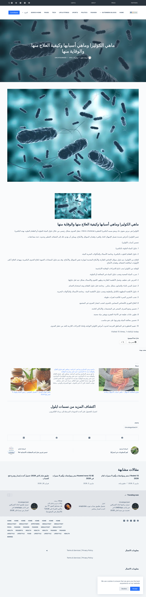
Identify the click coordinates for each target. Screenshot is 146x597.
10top (60, 501)
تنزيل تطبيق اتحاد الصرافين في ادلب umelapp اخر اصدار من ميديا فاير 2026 (19, 507)
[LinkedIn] (23, 438)
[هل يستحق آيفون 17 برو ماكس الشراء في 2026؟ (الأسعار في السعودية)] (67, 506)
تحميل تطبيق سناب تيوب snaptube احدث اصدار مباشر (92, 507)
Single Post (58, 524)
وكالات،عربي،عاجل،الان (55, 503)
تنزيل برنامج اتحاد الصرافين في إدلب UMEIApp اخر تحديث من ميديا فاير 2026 (120, 507)
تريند (55, 501)
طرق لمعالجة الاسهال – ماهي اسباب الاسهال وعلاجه (121, 392)
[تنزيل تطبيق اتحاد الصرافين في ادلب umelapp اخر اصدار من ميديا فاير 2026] (34, 506)
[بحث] (9, 3)
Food (29, 533)
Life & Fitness (64, 12)
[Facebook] (29, 3)
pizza (9, 527)
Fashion (94, 12)
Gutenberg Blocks (109, 12)
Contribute (14, 12)
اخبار (103, 503)
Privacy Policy (87, 550)
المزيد (26, 12)
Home (122, 12)
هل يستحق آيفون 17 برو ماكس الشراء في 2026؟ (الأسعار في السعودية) (53, 509)
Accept (134, 589)
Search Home (36, 12)
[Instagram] (20, 3)
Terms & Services (74, 550)
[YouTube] (12, 3)
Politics (84, 12)
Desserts (19, 530)
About (93, 3)
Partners (134, 3)
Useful (73, 3)
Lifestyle (57, 533)
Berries (10, 537)
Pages (46, 12)
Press (113, 3)
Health (45, 530)
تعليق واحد (122, 483)
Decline (124, 589)
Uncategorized (60, 57)
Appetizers (35, 524)
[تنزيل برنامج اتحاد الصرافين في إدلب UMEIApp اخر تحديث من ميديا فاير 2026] (135, 506)
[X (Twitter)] (25, 3)
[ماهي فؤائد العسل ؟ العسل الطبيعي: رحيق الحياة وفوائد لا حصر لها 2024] (30, 379)
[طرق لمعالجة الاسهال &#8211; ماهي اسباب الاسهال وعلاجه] (118, 379)
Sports (75, 12)
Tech (54, 12)
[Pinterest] (16, 3)
